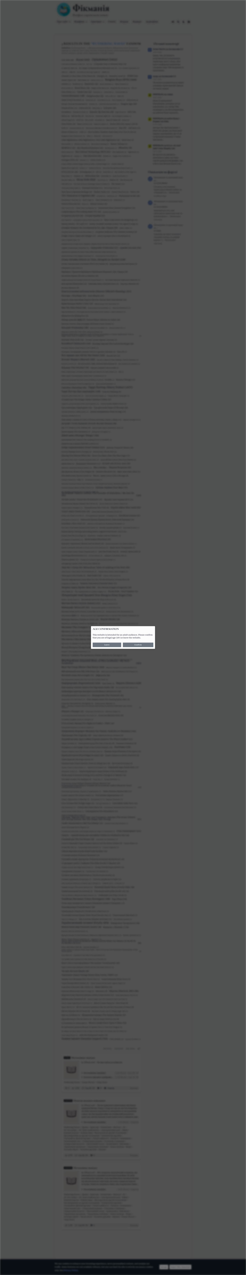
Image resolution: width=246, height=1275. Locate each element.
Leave (106, 645)
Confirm (138, 645)
